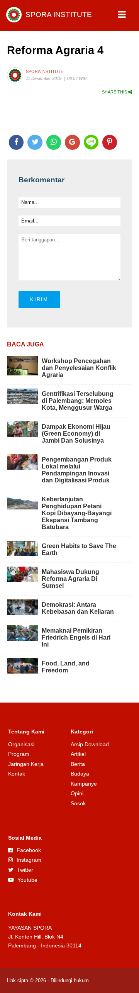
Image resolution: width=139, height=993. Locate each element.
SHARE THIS (115, 92)
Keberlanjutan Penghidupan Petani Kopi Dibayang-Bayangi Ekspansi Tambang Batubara (77, 513)
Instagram (29, 860)
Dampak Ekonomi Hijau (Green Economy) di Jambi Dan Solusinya (76, 433)
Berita (78, 764)
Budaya (80, 774)
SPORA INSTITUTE (58, 14)
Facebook (29, 850)
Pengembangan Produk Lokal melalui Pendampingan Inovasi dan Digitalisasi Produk (77, 470)
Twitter (25, 870)
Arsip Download (90, 744)
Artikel (78, 754)
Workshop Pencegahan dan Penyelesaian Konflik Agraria (79, 368)
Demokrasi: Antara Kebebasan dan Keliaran (78, 608)
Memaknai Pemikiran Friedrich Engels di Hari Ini (76, 637)
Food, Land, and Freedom (66, 667)
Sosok (78, 803)
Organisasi (21, 744)
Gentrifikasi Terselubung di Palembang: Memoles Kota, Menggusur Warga (78, 400)
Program (18, 754)
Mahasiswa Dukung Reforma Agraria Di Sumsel (70, 579)
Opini (77, 793)
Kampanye (84, 784)
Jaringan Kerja (26, 764)
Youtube (27, 880)
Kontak (16, 774)
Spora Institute (44, 71)
